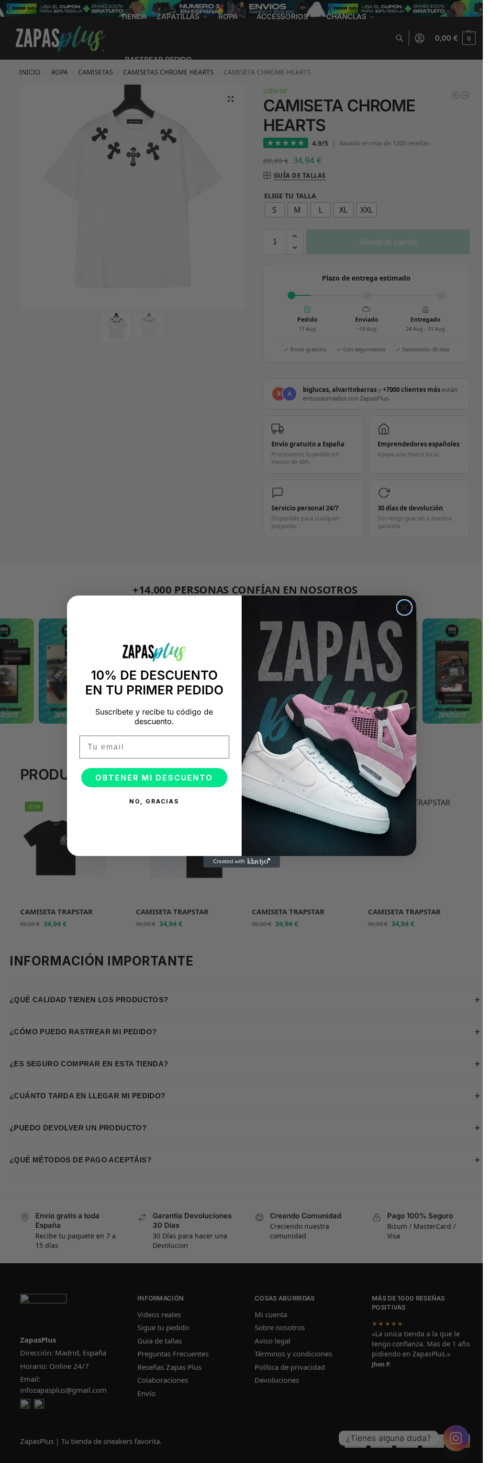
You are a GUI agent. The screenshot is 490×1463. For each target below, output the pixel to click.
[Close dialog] (404, 607)
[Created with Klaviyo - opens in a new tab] (241, 861)
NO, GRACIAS (154, 801)
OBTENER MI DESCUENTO (154, 777)
